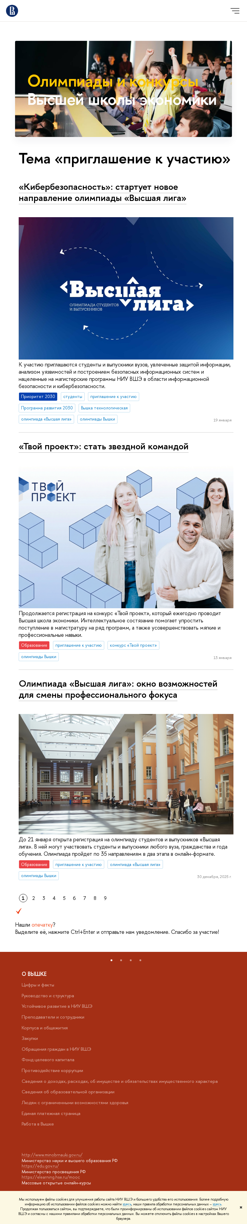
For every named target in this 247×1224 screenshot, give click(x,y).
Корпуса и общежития (45, 1028)
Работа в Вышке (38, 1124)
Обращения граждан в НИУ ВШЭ (56, 1049)
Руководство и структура (48, 995)
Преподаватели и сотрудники (53, 1017)
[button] (111, 960)
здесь (127, 1204)
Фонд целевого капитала (48, 1059)
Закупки (30, 1038)
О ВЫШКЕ (34, 974)
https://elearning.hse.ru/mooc (51, 1177)
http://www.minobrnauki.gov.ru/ (52, 1155)
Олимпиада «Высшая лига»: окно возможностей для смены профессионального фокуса (118, 689)
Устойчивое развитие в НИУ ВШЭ (57, 1006)
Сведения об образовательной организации (68, 1092)
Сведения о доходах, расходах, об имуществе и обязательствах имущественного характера (120, 1081)
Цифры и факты (38, 985)
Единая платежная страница (51, 1113)
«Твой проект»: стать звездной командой (104, 446)
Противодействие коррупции (52, 1070)
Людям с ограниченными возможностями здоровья (75, 1102)
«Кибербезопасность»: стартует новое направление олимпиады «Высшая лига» (102, 192)
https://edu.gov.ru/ (40, 1166)
